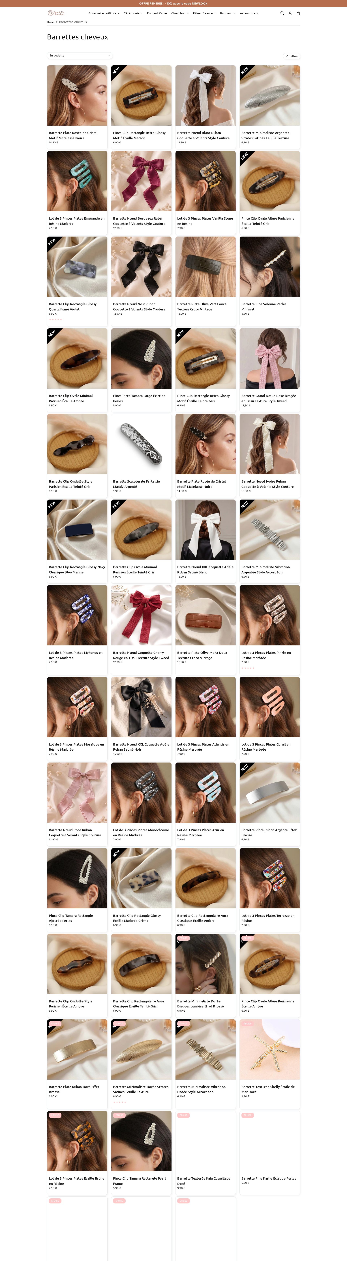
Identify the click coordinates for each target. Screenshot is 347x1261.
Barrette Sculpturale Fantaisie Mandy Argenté (136, 483)
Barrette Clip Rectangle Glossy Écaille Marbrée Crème (137, 918)
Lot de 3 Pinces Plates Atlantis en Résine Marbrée (203, 746)
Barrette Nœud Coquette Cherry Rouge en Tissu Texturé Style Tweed (141, 655)
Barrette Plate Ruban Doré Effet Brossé (74, 1089)
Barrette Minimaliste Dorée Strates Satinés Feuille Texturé (140, 1089)
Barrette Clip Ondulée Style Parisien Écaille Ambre (70, 1003)
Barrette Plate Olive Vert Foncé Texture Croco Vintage (202, 306)
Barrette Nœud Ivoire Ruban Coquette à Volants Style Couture (267, 483)
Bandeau (226, 13)
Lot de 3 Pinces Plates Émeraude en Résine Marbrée (76, 220)
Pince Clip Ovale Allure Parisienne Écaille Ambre (267, 1003)
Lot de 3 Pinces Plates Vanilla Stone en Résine (205, 220)
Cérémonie (132, 13)
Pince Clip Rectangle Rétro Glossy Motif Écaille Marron (139, 135)
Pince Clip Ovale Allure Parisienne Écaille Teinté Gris (267, 220)
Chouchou (178, 13)
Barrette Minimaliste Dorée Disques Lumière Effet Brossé (200, 1003)
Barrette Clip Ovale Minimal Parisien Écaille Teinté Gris (135, 569)
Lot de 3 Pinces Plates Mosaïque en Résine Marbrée (76, 746)
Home (50, 22)
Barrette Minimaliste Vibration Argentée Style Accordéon (265, 569)
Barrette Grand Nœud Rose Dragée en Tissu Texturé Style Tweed (268, 398)
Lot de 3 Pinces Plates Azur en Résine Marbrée (200, 832)
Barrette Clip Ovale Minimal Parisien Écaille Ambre (71, 398)
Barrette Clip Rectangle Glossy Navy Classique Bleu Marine (77, 569)
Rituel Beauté (203, 13)
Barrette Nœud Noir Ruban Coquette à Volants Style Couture (139, 306)
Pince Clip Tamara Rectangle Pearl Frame (139, 1180)
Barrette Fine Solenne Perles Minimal (263, 306)
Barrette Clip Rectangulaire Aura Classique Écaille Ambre (202, 918)
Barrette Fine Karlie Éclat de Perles (268, 1178)
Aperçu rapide (77, 100)
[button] (282, 13)
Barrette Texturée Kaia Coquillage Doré (203, 1180)
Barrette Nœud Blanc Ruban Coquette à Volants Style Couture (203, 135)
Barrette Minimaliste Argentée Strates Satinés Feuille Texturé (265, 135)
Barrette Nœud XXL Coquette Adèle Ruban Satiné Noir (141, 746)
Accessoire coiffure (102, 13)
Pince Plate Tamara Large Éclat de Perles (139, 398)
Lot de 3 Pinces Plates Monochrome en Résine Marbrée (141, 832)
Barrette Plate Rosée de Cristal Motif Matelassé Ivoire (73, 135)
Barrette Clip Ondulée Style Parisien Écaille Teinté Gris (70, 483)
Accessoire (248, 13)
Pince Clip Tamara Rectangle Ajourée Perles (71, 918)
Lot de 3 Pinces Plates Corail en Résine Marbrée (265, 746)
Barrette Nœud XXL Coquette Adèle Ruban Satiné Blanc (205, 569)
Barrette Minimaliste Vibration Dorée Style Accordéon (201, 1089)
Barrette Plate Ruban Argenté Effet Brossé (269, 832)
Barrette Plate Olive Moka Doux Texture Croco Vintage (202, 655)
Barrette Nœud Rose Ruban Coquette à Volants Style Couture (75, 832)
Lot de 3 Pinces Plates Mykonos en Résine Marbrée (76, 655)
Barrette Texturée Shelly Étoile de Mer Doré (268, 1089)
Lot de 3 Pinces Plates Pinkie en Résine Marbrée (266, 655)
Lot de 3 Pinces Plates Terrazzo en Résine (267, 918)
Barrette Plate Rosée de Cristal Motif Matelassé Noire (201, 483)
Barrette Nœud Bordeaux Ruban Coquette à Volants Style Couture (139, 220)
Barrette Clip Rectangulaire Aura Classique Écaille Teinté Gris (138, 1003)
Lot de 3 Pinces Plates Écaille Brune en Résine (76, 1180)
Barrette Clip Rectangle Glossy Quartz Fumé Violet (73, 306)
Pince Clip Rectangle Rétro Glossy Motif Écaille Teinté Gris (203, 398)
